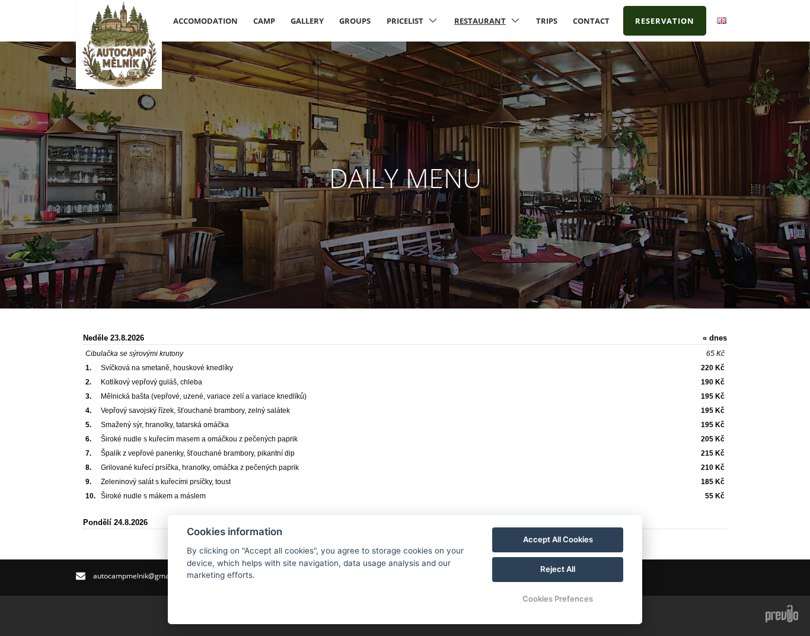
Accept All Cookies (558, 539)
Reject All (557, 569)
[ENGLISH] (721, 20)
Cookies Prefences (557, 598)
